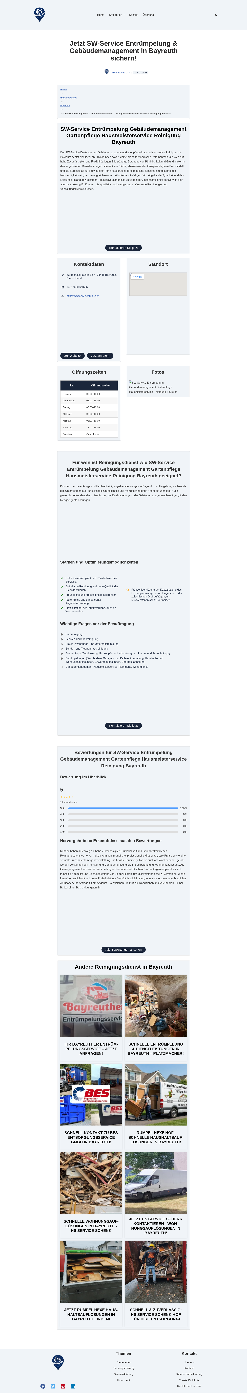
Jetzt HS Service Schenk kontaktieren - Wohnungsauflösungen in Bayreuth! (155, 1226)
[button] (123, 14)
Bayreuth (65, 105)
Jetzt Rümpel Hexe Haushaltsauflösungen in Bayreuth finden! (91, 1314)
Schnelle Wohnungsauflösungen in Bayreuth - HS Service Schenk (91, 1226)
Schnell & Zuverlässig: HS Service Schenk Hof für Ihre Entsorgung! (156, 1314)
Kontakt (133, 14)
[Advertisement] (123, 219)
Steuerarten (124, 1362)
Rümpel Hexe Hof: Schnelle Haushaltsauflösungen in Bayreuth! (155, 1137)
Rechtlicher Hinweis (189, 1386)
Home (100, 14)
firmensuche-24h (121, 72)
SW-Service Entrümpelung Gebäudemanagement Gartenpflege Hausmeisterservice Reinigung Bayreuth (115, 113)
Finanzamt (123, 1380)
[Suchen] (216, 15)
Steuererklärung (123, 1374)
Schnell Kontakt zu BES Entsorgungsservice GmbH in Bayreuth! (91, 1137)
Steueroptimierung (124, 1368)
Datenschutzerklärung (189, 1374)
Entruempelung (68, 97)
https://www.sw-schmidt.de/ (83, 296)
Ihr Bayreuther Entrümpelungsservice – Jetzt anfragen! (91, 1049)
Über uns (148, 14)
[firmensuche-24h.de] (39, 15)
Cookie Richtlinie (189, 1380)
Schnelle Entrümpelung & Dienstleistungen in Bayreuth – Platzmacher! (156, 1049)
